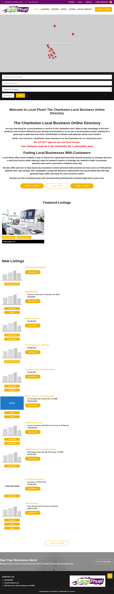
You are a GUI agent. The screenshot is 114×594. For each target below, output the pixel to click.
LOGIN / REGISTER (102, 2)
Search (20, 95)
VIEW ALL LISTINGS (32, 186)
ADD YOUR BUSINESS (103, 561)
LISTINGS (72, 9)
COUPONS (55, 9)
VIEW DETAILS (32, 272)
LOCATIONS (45, 9)
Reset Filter (8, 95)
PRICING (71, 2)
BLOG (80, 2)
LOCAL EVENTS (57, 186)
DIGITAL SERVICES (85, 9)
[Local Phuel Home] (16, 9)
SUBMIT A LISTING (103, 9)
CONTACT (88, 2)
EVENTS (64, 9)
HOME (36, 9)
